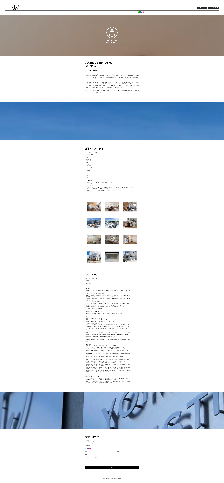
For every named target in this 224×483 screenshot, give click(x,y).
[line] (139, 12)
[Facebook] (141, 12)
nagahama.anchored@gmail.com (91, 443)
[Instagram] (90, 448)
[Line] (85, 448)
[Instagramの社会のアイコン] (143, 12)
